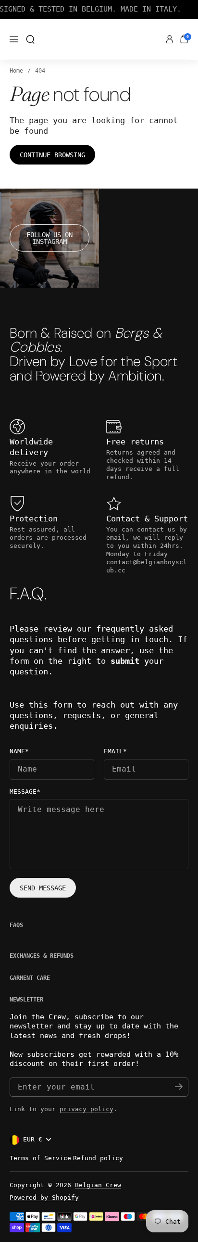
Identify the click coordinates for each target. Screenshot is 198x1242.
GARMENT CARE (30, 978)
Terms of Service (40, 1158)
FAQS (16, 925)
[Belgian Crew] (99, 40)
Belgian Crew (98, 1185)
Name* (19, 751)
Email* (115, 751)
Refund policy (98, 1158)
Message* (25, 791)
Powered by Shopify (44, 1197)
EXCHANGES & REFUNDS (42, 955)
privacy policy (86, 1109)
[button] (30, 39)
